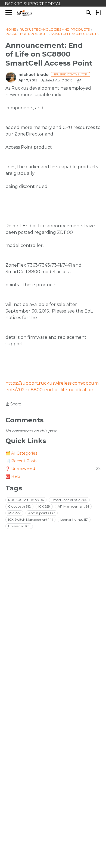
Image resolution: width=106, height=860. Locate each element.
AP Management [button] (73, 506)
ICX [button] (44, 506)
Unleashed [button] (19, 526)
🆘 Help (12, 476)
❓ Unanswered (53, 468)
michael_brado (33, 74)
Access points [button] (41, 513)
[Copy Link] (79, 80)
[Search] (88, 13)
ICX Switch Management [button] (30, 519)
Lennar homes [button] (74, 519)
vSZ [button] (14, 513)
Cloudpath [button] (19, 506)
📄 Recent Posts (21, 460)
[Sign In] (98, 13)
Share (13, 404)
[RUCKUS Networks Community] (24, 12)
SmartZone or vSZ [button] (69, 500)
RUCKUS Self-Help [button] (26, 500)
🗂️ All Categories (21, 453)
